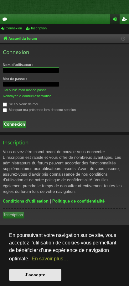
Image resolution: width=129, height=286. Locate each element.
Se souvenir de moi (23, 104)
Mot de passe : (15, 79)
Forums (6, 20)
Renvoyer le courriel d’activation (27, 96)
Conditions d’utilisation (26, 201)
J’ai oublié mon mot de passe (25, 90)
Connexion (14, 28)
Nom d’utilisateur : (18, 65)
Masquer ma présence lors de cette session (42, 110)
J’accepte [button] (35, 274)
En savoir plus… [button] (50, 258)
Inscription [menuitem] (125, 20)
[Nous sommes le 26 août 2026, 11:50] (123, 39)
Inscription (39, 28)
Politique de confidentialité (78, 201)
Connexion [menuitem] (116, 20)
